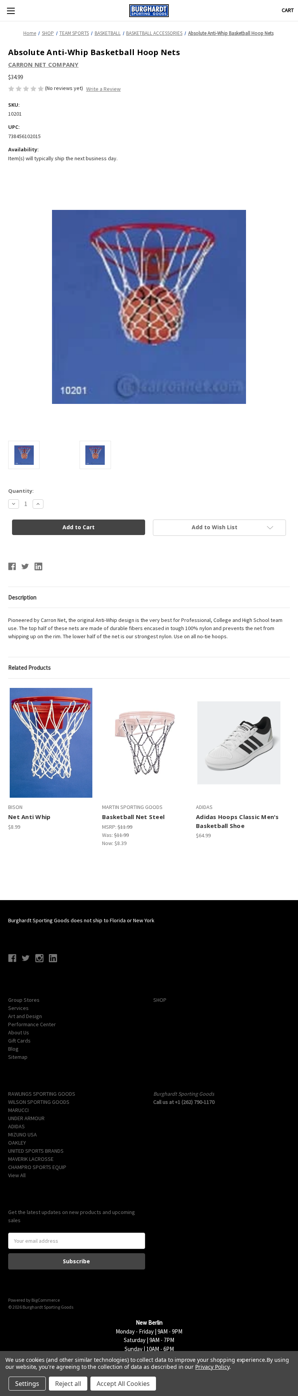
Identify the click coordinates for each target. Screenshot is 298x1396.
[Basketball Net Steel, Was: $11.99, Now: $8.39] (145, 743)
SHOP (159, 999)
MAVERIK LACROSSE (31, 1158)
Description (22, 597)
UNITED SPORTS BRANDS (36, 1150)
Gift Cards (19, 1040)
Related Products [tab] (29, 667)
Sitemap (18, 1056)
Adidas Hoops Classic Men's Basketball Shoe (237, 821)
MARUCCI (18, 1110)
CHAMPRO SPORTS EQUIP (37, 1167)
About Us (18, 1032)
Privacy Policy (212, 1366)
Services (18, 1008)
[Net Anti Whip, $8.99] (51, 743)
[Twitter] (25, 566)
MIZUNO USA (22, 1134)
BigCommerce (45, 1300)
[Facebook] (12, 566)
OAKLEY (17, 1142)
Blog (13, 1048)
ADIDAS (16, 1126)
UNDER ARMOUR (26, 1118)
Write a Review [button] (103, 88)
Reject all (68, 1383)
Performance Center (32, 1024)
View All (17, 1175)
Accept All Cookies (123, 1383)
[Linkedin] (38, 566)
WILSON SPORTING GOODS (38, 1101)
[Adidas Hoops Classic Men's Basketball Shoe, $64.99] (239, 743)
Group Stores (24, 999)
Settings (27, 1383)
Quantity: (21, 490)
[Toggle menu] (10, 10)
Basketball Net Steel (133, 817)
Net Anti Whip (29, 817)
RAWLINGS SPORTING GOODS (41, 1093)
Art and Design (25, 1016)
